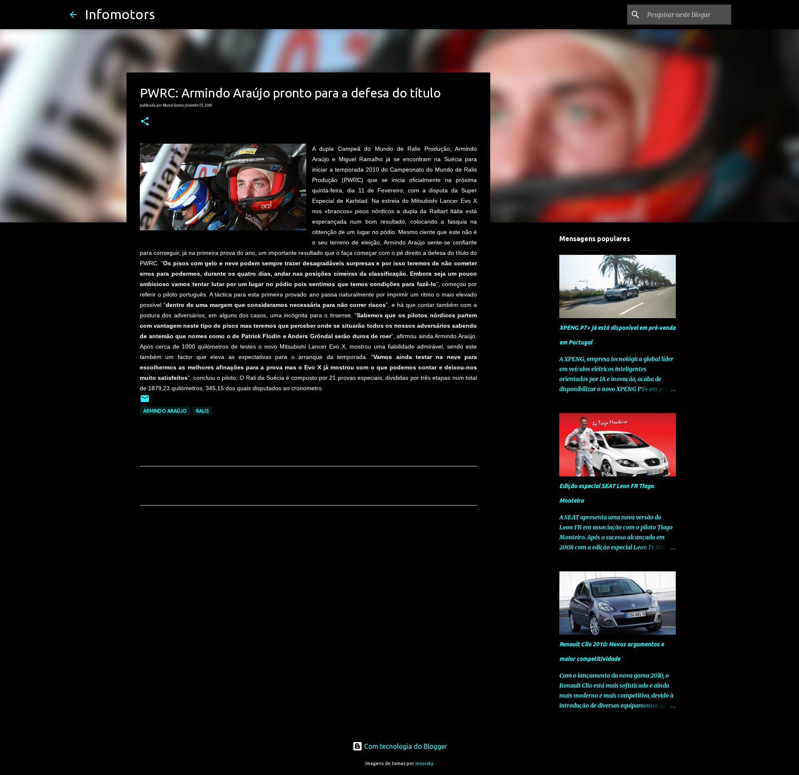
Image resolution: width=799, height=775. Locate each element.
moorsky (424, 763)
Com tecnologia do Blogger (404, 746)
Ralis (202, 411)
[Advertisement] (308, 589)
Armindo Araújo (165, 411)
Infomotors (120, 14)
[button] (145, 121)
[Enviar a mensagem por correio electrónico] (145, 401)
